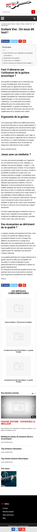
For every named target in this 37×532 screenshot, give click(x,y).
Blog (23, 24)
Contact (5, 508)
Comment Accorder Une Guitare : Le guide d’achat (18, 381)
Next (34, 405)
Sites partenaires (8, 515)
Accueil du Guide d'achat (8, 24)
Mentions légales (8, 511)
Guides (18, 24)
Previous (3, 405)
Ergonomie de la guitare (12, 58)
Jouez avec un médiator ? (12, 60)
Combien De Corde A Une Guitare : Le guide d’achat (18, 351)
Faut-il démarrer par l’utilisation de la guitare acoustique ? (18, 54)
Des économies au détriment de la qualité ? (18, 63)
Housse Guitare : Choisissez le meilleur (18, 322)
